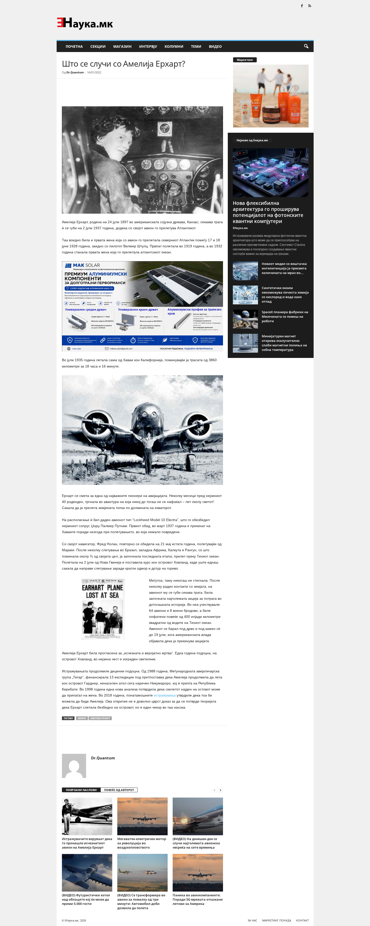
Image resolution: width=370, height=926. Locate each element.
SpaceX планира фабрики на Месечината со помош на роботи (285, 316)
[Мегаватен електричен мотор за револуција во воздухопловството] (142, 816)
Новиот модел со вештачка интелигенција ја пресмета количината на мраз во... (284, 268)
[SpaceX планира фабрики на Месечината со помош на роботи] (245, 319)
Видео (215, 46)
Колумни (174, 46)
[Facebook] (302, 6)
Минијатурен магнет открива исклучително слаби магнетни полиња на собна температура (284, 343)
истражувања (165, 695)
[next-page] (220, 790)
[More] (108, 93)
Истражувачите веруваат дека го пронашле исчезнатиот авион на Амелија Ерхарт (87, 843)
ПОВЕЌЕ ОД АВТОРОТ (119, 790)
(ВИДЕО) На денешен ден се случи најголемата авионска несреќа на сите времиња (196, 843)
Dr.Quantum (75, 72)
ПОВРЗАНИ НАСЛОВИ (81, 790)
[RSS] (310, 6)
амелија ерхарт (100, 718)
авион (82, 718)
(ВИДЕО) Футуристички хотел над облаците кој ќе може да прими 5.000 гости (86, 899)
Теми (196, 46)
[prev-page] (214, 790)
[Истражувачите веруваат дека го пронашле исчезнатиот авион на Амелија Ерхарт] (87, 816)
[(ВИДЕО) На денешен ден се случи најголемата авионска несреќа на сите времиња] (198, 816)
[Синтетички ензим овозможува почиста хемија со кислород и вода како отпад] (245, 295)
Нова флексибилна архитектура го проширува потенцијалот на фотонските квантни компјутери (268, 212)
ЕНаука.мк (240, 228)
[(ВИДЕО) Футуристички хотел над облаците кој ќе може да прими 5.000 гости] (87, 873)
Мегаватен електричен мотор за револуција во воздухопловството (141, 843)
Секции (98, 46)
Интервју (148, 46)
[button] (306, 46)
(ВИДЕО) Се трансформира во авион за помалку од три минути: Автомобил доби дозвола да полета (141, 901)
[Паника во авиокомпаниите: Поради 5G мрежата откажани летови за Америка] (198, 873)
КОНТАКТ (302, 920)
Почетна (74, 46)
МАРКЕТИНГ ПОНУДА (276, 920)
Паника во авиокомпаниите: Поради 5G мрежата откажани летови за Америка (198, 899)
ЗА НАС (252, 920)
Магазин (122, 46)
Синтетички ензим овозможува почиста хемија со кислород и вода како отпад (285, 295)
